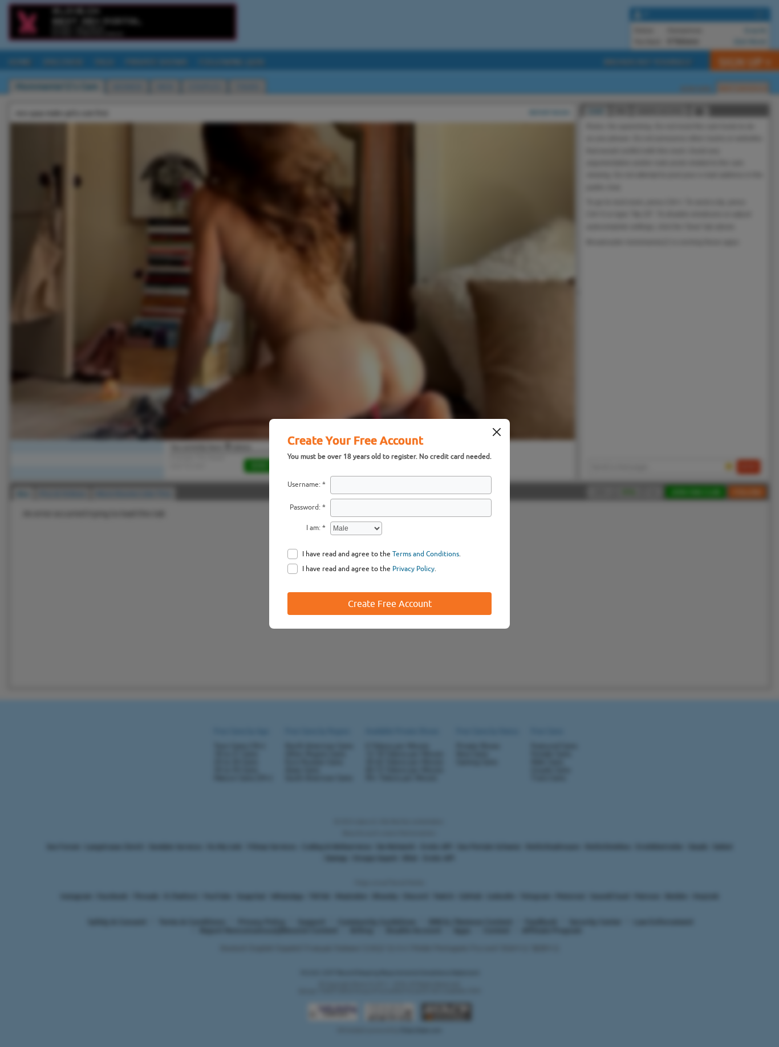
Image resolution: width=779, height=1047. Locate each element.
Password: (305, 507)
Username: (303, 484)
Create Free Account (390, 603)
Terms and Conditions (425, 554)
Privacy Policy (413, 569)
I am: (313, 528)
